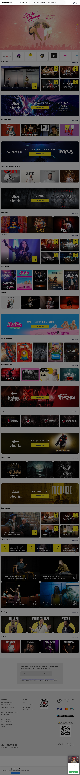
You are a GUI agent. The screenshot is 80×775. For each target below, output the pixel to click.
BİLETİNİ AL (73, 772)
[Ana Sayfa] (7, 3)
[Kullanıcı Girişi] (76, 2)
